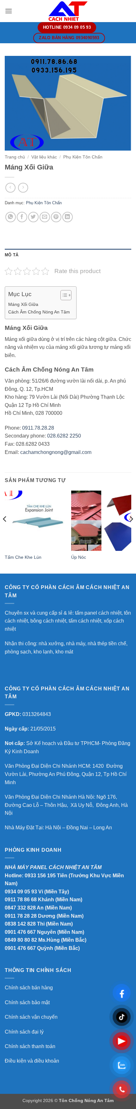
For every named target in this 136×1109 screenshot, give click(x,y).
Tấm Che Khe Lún (23, 557)
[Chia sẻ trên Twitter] (33, 217)
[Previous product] (23, 188)
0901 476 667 (20, 932)
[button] (8, 11)
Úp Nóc (78, 557)
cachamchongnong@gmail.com (55, 452)
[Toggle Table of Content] (63, 295)
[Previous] (5, 531)
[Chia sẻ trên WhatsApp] (10, 217)
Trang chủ (15, 157)
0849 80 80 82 (21, 940)
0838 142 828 (20, 924)
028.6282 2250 (64, 435)
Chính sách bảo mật (27, 1002)
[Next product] (10, 188)
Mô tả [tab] (11, 255)
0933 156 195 (40, 875)
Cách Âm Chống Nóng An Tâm (39, 311)
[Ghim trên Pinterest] (56, 217)
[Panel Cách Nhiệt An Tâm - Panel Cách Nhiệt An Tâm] (68, 10)
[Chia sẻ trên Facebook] (22, 217)
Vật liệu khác (44, 157)
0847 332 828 (20, 907)
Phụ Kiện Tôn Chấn (82, 157)
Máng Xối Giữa (23, 304)
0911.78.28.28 (38, 428)
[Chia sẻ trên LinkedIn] (67, 217)
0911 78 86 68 (21, 899)
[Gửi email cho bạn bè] (45, 217)
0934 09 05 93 (21, 891)
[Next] (131, 531)
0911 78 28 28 (21, 916)
